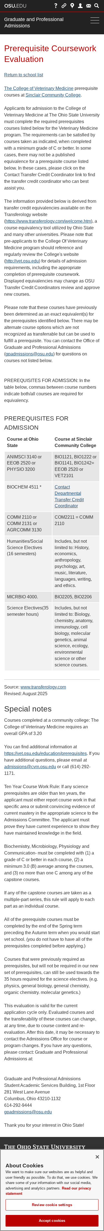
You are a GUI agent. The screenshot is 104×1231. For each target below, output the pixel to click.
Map (72, 5)
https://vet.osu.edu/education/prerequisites (45, 753)
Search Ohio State (96, 5)
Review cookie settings (52, 1205)
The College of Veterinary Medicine (38, 88)
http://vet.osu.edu (22, 261)
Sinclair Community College (53, 95)
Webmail (88, 5)
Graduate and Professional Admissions (34, 22)
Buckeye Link (64, 5)
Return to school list (23, 74)
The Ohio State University (15, 6)
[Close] (97, 1157)
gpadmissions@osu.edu (29, 354)
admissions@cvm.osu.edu (30, 766)
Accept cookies (52, 1221)
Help (56, 5)
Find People (80, 5)
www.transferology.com (43, 687)
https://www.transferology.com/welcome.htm (48, 221)
